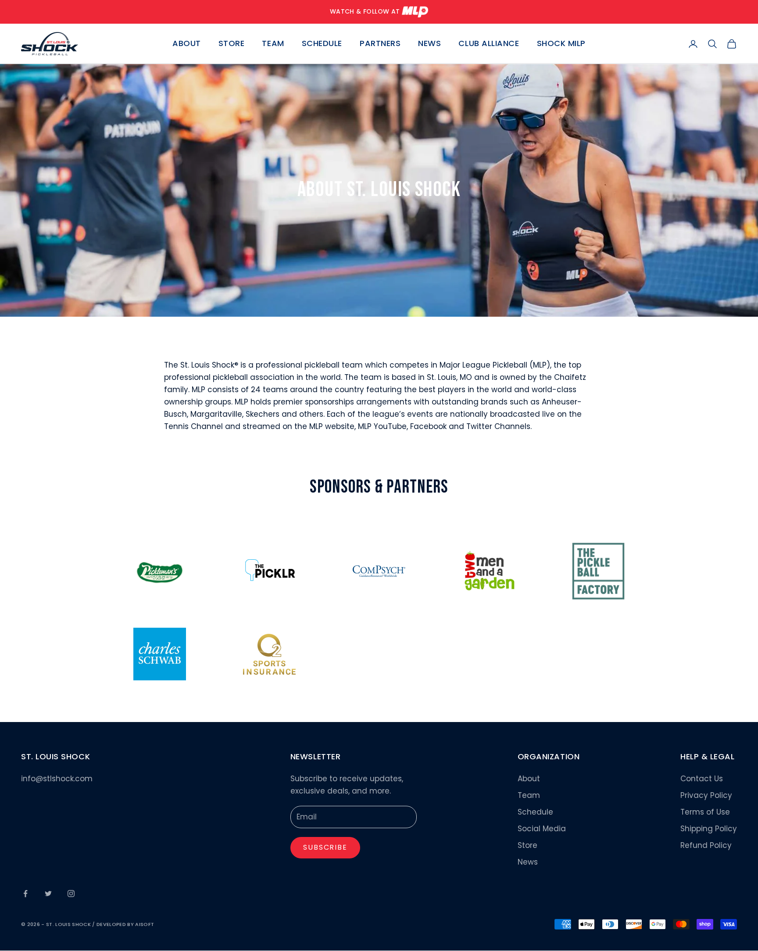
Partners (380, 43)
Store (231, 43)
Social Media (542, 828)
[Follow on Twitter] (48, 893)
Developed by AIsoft (125, 924)
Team (273, 43)
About (186, 43)
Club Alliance (488, 43)
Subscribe (325, 847)
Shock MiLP (561, 43)
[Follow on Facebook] (25, 893)
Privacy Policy (706, 795)
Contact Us (701, 778)
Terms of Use (705, 812)
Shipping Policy (708, 828)
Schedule (322, 43)
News (429, 43)
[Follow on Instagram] (71, 893)
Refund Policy (706, 845)
